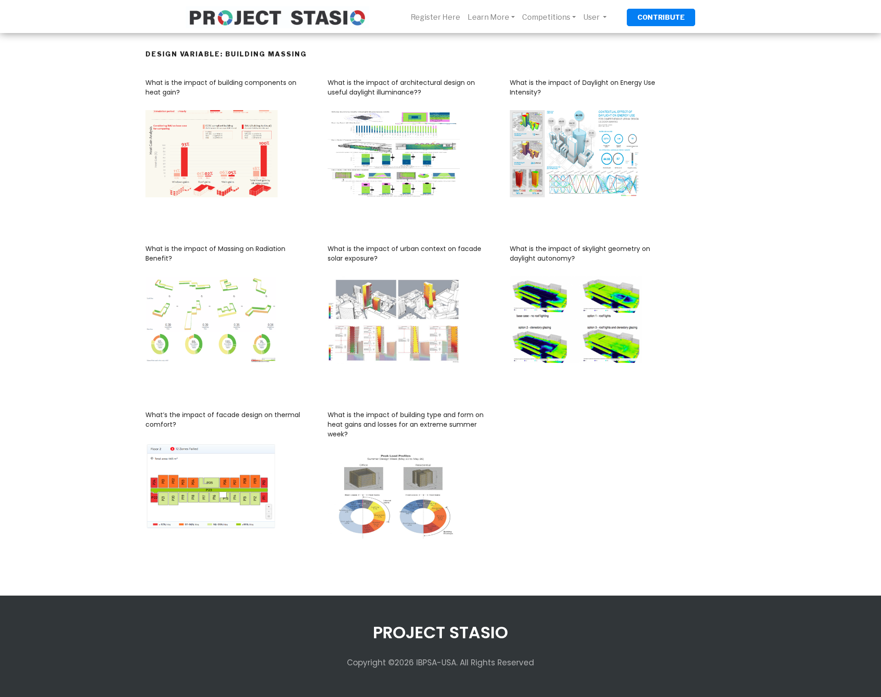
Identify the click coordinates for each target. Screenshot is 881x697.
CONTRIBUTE (661, 17)
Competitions (546, 17)
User (592, 17)
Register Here (435, 17)
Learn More (488, 17)
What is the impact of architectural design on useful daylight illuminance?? (401, 87)
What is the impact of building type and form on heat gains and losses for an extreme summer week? (406, 424)
